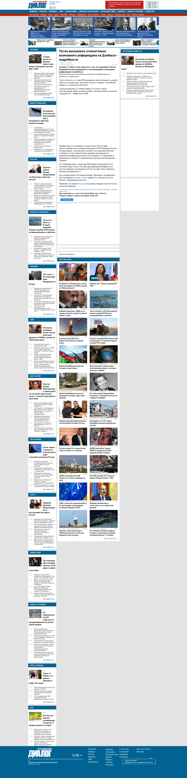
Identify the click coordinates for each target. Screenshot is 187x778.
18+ (54, 8)
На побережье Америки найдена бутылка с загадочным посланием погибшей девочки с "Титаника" (102, 533)
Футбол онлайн (138, 14)
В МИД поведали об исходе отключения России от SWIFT (44, 485)
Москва (43, 14)
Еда (128, 14)
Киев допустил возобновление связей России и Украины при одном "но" (44, 309)
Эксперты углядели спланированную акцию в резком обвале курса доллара (43, 464)
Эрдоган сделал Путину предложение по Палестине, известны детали (146, 34)
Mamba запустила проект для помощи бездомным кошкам (43, 692)
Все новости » (49, 98)
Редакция (123, 754)
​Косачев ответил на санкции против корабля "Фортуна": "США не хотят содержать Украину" (44, 76)
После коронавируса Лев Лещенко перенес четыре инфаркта (43, 404)
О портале (124, 751)
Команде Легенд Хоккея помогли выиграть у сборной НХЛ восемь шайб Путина (44, 521)
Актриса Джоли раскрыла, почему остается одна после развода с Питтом (44, 594)
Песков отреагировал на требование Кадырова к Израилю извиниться (43, 192)
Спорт (103, 14)
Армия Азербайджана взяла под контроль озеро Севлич (123, 41)
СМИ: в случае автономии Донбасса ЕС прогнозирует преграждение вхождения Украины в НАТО (73, 505)
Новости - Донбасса (111, 189)
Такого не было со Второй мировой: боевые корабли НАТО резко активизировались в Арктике (103, 313)
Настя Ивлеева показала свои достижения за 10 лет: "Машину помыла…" (44, 429)
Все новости (34, 14)
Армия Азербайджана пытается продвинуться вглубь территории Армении (44, 366)
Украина (53, 11)
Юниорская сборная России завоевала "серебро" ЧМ (44, 536)
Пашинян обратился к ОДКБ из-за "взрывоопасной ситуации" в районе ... (38, 34)
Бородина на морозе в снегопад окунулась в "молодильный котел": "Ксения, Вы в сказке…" (42, 418)
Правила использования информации (42, 762)
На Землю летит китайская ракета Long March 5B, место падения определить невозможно (44, 655)
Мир (61, 11)
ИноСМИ (64, 14)
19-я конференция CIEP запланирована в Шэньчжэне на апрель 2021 (44, 697)
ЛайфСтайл (81, 14)
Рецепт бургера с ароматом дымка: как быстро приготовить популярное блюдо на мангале (44, 744)
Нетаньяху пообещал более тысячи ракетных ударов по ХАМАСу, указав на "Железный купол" (73, 286)
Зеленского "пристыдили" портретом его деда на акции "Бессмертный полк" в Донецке (44, 297)
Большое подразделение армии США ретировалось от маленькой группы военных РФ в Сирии (44, 244)
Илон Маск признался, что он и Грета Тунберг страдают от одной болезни (44, 637)
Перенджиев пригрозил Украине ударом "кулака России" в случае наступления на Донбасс (43, 82)
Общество (102, 189)
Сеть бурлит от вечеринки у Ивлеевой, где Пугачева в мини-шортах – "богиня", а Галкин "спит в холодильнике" (44, 411)
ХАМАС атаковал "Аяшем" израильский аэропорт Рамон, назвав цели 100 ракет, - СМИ (43, 357)
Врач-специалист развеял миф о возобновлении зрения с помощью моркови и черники (44, 582)
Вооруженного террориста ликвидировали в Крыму (43, 203)
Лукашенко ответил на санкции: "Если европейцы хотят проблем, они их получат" (43, 475)
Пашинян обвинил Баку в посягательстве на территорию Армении (125, 33)
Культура (150, 11)
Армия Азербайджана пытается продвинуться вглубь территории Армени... (61, 34)
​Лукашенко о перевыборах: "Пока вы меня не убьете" (44, 150)
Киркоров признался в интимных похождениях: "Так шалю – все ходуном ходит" (44, 576)
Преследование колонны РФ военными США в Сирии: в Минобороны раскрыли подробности (44, 142)
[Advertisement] (88, 119)
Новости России (87, 189)
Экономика (71, 11)
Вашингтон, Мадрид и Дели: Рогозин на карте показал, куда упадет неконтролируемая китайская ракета (44, 647)
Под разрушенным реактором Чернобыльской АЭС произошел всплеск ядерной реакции (43, 631)
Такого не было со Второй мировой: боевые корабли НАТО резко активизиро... (71, 42)
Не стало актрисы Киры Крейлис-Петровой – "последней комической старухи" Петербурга (42, 589)
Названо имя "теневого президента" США (45, 40)
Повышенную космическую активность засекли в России (44, 641)
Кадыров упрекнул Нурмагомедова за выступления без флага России (72, 422)
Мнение (72, 14)
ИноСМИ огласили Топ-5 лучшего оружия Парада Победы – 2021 (104, 33)
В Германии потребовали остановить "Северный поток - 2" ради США (44, 469)
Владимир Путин (68, 189)
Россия (42, 11)
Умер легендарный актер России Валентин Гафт (43, 94)
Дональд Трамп (80, 177)
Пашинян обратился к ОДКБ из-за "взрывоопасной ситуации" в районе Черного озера (44, 350)
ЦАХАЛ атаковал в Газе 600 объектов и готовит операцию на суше (82, 33)
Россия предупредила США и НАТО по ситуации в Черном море (44, 135)
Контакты (123, 756)
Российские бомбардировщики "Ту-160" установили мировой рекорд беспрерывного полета (44, 130)
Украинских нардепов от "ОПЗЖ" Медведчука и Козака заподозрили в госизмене (43, 291)
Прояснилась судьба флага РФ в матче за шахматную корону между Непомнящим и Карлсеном (44, 542)
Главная (33, 11)
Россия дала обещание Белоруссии (42, 146)
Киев (50, 14)
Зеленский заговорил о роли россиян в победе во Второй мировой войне (44, 303)
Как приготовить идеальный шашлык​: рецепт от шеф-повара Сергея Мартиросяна (44, 737)
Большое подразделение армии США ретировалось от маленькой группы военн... (97, 43)
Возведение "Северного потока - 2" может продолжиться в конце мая (43, 481)
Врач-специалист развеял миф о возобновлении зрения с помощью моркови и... (150, 42)
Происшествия (108, 11)
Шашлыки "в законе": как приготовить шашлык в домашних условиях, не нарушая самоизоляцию (43, 732)
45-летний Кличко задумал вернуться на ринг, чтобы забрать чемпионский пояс (43, 526)
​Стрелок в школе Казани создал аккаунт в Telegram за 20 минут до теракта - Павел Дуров (43, 186)
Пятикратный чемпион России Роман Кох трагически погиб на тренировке (42, 532)
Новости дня (120, 14)
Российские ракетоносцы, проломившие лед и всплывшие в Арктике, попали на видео (125, 4)
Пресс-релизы (93, 14)
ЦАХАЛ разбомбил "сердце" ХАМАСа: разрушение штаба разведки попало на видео (100, 450)
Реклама (140, 751)
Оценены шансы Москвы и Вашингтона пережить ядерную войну (43, 238)
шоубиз (121, 11)
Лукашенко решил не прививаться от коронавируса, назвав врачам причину (42, 89)
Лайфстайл (103, 364)
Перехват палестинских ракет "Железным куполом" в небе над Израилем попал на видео (44, 256)
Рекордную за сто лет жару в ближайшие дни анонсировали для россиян (103, 423)
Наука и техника (135, 11)
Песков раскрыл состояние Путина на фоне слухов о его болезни (72, 449)
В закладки (67, 199)
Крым (56, 14)
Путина (82, 183)
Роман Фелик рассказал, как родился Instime (44, 688)
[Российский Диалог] (37, 8)
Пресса (110, 14)
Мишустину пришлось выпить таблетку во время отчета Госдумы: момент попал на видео (44, 198)
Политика (95, 189)
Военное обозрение (88, 11)
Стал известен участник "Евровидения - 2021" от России (42, 424)
